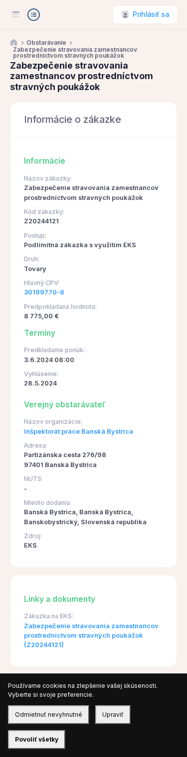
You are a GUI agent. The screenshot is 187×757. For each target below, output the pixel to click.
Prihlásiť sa (151, 14)
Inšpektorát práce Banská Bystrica (78, 431)
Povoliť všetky (36, 739)
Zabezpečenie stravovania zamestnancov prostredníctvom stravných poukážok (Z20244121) (91, 635)
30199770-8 (44, 292)
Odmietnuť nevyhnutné (48, 714)
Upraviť (113, 714)
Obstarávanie (46, 43)
